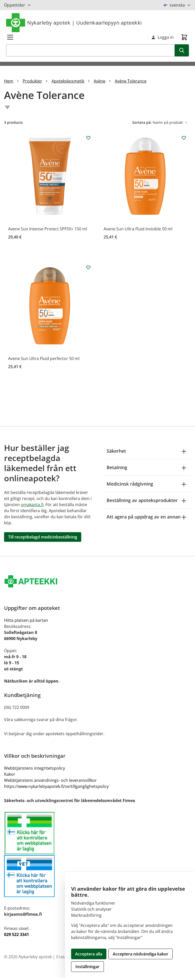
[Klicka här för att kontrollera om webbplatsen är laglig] (97, 854)
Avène (99, 81)
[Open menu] (10, 37)
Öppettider (14, 5)
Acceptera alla (88, 954)
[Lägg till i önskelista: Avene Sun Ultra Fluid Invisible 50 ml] (184, 138)
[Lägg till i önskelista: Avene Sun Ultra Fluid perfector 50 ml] (88, 267)
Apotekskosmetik (68, 81)
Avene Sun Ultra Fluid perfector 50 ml (43, 358)
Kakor (9, 774)
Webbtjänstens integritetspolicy (34, 768)
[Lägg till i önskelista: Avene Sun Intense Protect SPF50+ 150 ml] (88, 138)
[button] (97, 107)
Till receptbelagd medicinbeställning (42, 537)
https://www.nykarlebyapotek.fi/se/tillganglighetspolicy (56, 786)
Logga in (166, 37)
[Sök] (182, 50)
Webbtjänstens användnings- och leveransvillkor (50, 780)
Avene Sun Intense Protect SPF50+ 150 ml (47, 229)
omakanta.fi (32, 504)
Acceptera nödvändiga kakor (140, 954)
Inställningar (87, 966)
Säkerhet (116, 451)
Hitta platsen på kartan (26, 620)
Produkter (32, 81)
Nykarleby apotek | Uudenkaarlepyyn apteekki (84, 22)
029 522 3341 (16, 934)
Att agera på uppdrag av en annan (144, 517)
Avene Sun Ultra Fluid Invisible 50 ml (138, 229)
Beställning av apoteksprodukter (142, 500)
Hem (8, 81)
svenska (177, 5)
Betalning (117, 467)
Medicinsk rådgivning (130, 484)
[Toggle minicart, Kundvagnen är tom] (184, 37)
